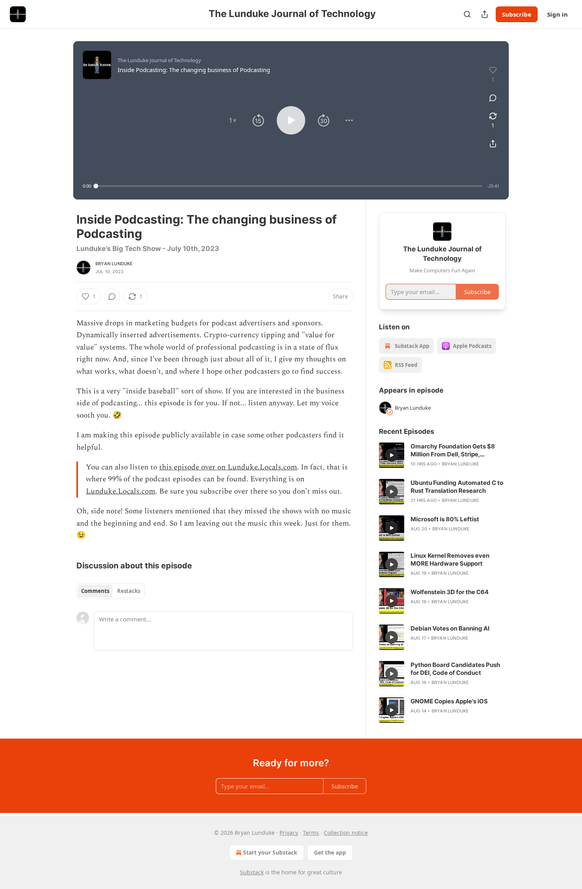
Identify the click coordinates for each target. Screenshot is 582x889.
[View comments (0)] (493, 97)
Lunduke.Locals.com (120, 491)
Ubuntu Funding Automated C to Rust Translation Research (457, 486)
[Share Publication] (485, 14)
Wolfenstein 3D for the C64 (450, 592)
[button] (233, 120)
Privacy (289, 832)
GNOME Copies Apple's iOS (449, 701)
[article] (442, 455)
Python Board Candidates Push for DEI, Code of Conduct (455, 668)
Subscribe (516, 14)
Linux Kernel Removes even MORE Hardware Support (450, 559)
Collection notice (346, 832)
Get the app (330, 852)
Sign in (557, 14)
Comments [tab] (95, 591)
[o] (391, 455)
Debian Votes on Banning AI (450, 628)
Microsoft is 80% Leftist (445, 519)
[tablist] (110, 591)
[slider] (289, 186)
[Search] (467, 14)
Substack (252, 872)
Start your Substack (270, 852)
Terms (311, 832)
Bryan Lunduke (114, 263)
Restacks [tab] (128, 591)
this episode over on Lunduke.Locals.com (228, 467)
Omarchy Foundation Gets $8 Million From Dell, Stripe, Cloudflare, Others (453, 450)
